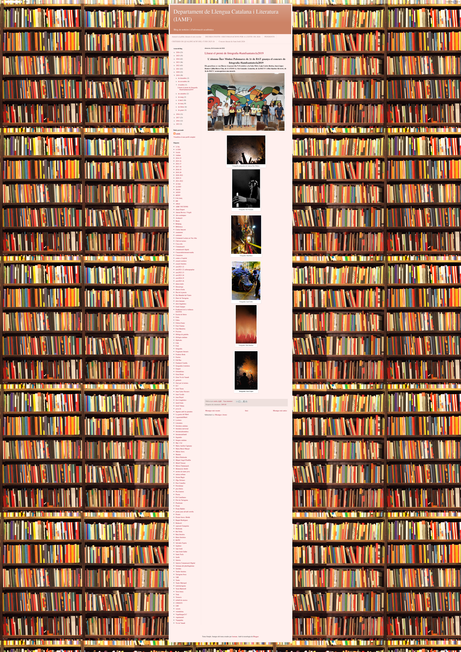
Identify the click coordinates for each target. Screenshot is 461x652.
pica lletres (179, 488)
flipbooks (179, 340)
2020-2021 (179, 175)
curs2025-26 (180, 281)
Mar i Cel (179, 443)
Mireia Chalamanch (182, 466)
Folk (177, 343)
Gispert (178, 369)
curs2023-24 (180, 275)
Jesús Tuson (180, 388)
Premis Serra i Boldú (183, 517)
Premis (178, 514)
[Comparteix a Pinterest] (246, 401)
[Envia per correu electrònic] (237, 401)
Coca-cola (179, 244)
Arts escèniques (181, 215)
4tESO (178, 195)
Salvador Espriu (181, 543)
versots (178, 609)
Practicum (179, 503)
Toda (177, 594)
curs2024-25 (180, 278)
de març (181, 103)
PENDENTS (269, 36)
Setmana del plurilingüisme (185, 566)
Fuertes (178, 357)
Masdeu (178, 454)
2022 (178, 65)
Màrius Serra (180, 451)
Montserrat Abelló (182, 469)
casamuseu (179, 232)
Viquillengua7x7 (181, 614)
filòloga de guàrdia (182, 334)
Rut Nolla (179, 531)
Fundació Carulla (181, 363)
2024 (178, 59)
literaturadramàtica (182, 431)
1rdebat (178, 155)
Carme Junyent (181, 229)
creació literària (181, 264)
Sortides (178, 568)
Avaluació (179, 218)
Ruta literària (180, 534)
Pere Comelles (180, 483)
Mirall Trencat (180, 463)
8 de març (179, 198)
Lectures (178, 420)
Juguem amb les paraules (184, 411)
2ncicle (178, 189)
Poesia (178, 494)
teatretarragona (181, 586)
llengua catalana (181, 440)
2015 (178, 124)
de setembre (182, 93)
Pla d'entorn (180, 491)
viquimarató (180, 617)
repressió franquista (182, 526)
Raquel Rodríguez (182, 520)
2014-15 (178, 158)
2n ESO (178, 187)
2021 (178, 69)
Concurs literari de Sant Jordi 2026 (232, 41)
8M (177, 201)
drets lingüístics (181, 304)
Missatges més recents (212, 410)
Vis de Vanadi (180, 623)
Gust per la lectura (182, 383)
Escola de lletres (181, 314)
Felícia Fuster (180, 323)
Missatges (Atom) (221, 415)
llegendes (179, 437)
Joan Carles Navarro (182, 391)
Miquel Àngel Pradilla (183, 460)
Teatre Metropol (181, 583)
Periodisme (179, 486)
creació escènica (181, 261)
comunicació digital (182, 249)
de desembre (182, 78)
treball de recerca (181, 600)
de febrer (181, 107)
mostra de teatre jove (183, 471)
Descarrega (179, 287)
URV (177, 606)
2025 (178, 55)
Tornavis (179, 597)
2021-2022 (179, 181)
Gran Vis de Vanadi (182, 377)
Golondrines (180, 371)
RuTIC (178, 540)
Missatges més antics (280, 410)
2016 (178, 121)
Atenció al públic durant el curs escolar (186, 36)
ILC (177, 386)
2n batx (178, 184)
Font (177, 346)
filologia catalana (181, 337)
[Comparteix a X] (242, 401)
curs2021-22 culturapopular (185, 269)
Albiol (178, 204)
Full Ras (178, 360)
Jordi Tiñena (180, 406)
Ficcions (178, 331)
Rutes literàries (181, 537)
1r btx (178, 147)
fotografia (179, 348)
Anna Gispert (180, 209)
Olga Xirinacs (180, 480)
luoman (234, 636)
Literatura (179, 423)
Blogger (255, 636)
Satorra (178, 560)
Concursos (179, 255)
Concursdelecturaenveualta (185, 252)
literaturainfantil (181, 434)
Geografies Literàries (183, 366)
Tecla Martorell (181, 589)
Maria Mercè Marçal (182, 449)
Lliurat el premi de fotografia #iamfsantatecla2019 (234, 53)
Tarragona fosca (181, 574)
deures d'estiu (180, 289)
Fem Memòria (180, 329)
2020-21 (178, 178)
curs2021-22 (180, 266)
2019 (178, 75)
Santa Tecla (179, 554)
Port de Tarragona (182, 500)
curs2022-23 (180, 272)
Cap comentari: (228, 401)
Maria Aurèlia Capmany (184, 446)
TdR (177, 577)
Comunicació (180, 246)
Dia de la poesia (181, 292)
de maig (181, 97)
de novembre (182, 81)
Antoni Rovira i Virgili (183, 212)
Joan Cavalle (180, 394)
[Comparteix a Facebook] (244, 401)
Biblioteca (179, 226)
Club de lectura (181, 241)
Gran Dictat (180, 374)
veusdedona (179, 611)
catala (178, 134)
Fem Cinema (180, 326)
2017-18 (178, 166)
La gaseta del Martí (182, 414)
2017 (178, 117)
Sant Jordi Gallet (181, 551)
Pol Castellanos (181, 497)
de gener (181, 110)
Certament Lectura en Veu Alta (186, 238)
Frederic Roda (180, 354)
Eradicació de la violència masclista (184, 310)
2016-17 (178, 164)
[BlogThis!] (239, 401)
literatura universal (182, 428)
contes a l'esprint (181, 258)
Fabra (177, 320)
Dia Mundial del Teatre (183, 295)
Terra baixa (179, 591)
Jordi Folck (179, 403)
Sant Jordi (179, 549)
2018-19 (178, 169)
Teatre (178, 580)
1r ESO (178, 149)
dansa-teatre (180, 284)
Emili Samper (180, 306)
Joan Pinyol (179, 397)
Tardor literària (181, 571)
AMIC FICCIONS (182, 206)
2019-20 (223, 404)
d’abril (180, 100)
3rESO (178, 192)
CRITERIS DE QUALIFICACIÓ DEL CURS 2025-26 (193, 41)
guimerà (178, 380)
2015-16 (178, 161)
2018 (178, 114)
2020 (178, 72)
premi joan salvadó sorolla (185, 511)
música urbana (180, 474)
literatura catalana (182, 426)
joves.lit (178, 409)
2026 (178, 52)
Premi (178, 506)
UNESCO (179, 603)
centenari (179, 235)
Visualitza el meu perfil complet (184, 137)
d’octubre (181, 85)
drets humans (180, 301)
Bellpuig (178, 224)
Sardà (177, 557)
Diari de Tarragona (182, 298)
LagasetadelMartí (181, 417)
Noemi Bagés (180, 477)
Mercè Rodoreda (181, 457)
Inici (246, 410)
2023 (178, 62)
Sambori (178, 546)
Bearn (178, 221)
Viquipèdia (179, 620)
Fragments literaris (182, 351)
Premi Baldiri (180, 509)
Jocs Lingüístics (181, 400)
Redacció (179, 523)
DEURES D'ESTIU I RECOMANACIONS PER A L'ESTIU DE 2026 (232, 36)
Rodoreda (179, 528)
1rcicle (178, 152)
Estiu (177, 317)
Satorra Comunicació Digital (185, 563)
